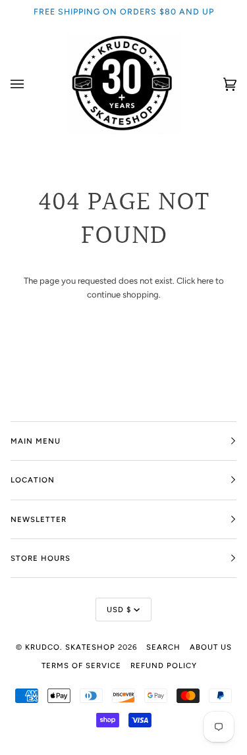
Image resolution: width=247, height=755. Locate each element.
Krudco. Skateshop (70, 647)
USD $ (119, 609)
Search (163, 647)
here (205, 281)
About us (211, 647)
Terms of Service (81, 665)
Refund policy (163, 665)
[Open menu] (30, 84)
